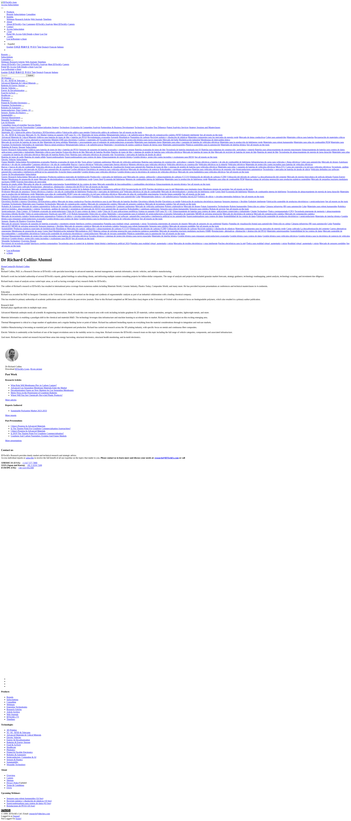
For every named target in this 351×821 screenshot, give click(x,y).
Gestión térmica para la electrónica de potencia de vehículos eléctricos (147, 172)
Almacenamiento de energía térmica (117, 157)
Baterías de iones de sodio (12, 157)
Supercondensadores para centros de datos (83, 157)
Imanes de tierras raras (152, 145)
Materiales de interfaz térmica (233, 145)
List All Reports (8, 122)
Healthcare (5, 95)
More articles (10, 400)
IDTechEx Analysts (44, 24)
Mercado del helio (170, 140)
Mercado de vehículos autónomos (126, 162)
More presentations (13, 440)
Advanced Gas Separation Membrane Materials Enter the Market (39, 388)
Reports (10, 14)
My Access (17, 34)
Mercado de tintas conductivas (252, 137)
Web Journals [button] (31, 62)
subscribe (30, 458)
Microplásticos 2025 (84, 231)
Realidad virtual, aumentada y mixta (303, 243)
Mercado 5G (31, 135)
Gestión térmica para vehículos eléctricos (99, 172)
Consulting (31, 14)
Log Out (43, 34)
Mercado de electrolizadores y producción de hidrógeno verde (66, 179)
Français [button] (47, 72)
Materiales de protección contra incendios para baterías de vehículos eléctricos (279, 164)
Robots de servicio (218, 209)
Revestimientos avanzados (98, 137)
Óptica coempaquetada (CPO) (78, 196)
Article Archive (13, 712)
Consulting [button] (6, 59)
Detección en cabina (256, 206)
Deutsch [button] (39, 72)
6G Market (42, 135)
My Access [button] (11, 67)
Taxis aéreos (86, 162)
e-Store (36, 34)
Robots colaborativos (174, 206)
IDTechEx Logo (22, 369)
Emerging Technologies (17, 707)
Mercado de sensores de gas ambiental (204, 224)
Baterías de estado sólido (35, 157)
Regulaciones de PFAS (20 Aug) (21, 806)
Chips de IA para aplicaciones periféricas (120, 211)
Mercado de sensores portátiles (182, 226)
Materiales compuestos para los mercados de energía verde (213, 137)
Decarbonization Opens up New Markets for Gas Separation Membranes (42, 390)
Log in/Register (13, 39)
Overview (11, 775)
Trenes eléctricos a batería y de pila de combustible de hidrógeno (223, 162)
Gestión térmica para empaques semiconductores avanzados (203, 236)
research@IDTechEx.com (167, 458)
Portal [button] (3, 67)
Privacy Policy (13, 783)
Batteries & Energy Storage (13, 85)
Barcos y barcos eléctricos (82, 164)
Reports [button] (4, 54)
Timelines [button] (42, 62)
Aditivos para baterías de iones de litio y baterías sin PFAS (61, 137)
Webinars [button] (5, 62)
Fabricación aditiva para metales (76, 132)
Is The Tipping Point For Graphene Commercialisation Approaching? (41, 428)
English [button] (4, 72)
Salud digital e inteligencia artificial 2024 (107, 189)
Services (5, 127)
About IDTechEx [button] (8, 64)
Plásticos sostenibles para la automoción (203, 145)
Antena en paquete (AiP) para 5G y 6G (64, 135)
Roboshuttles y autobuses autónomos (176, 169)
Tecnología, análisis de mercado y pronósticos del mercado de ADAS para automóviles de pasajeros (84, 209)
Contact (9, 266)
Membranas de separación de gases (23, 179)
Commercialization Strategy (47, 127)
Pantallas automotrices (55, 196)
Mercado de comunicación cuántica (160, 135)
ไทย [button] (34, 72)
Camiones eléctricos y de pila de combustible (51, 164)
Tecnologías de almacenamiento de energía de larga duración (305, 152)
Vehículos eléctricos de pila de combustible (54, 167)
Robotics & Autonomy (11, 108)
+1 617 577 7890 (29, 463)
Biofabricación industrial (189, 140)
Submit (30, 75)
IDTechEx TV (13, 717)
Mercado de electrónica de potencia (144, 169)
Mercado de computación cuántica (102, 204)
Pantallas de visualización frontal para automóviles (124, 167)
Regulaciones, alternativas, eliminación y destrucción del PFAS (57, 187)
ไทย (39, 47)
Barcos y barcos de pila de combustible (18, 167)
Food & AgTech (8, 93)
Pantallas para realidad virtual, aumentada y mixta (125, 224)
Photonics (5, 100)
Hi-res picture (36, 369)
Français (53, 47)
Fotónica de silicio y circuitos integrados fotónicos (219, 196)
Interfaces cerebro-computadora (89, 224)
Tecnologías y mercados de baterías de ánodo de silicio (137, 154)
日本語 (17, 47)
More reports (10, 415)
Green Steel (98, 179)
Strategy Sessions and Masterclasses (204, 127)
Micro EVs (280, 167)
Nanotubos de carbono (140, 137)
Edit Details (27, 34)
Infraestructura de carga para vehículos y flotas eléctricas (275, 162)
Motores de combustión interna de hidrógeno (145, 179)
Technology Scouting (144, 127)
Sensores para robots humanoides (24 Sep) (25, 798)
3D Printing (6, 78)
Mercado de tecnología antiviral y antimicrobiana (32, 189)
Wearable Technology (10, 120)
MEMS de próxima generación (208, 214)
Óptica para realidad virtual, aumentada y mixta (266, 243)
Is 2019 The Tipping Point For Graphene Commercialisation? (37, 433)
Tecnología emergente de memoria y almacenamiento (318, 211)
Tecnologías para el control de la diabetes (72, 189)
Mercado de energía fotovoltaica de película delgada (309, 177)
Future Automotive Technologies (87, 167)
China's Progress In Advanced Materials (28, 426)
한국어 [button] (28, 72)
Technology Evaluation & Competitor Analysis (80, 127)
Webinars (11, 19)
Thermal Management (10, 117)
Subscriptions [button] (7, 57)
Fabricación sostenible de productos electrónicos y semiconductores (295, 201)
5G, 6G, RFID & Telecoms (13, 80)
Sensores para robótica (199, 209)
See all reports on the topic (130, 132)
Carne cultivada (23, 187)
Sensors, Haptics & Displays (13, 112)
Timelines (47, 19)
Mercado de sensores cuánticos (131, 204)
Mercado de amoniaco (37, 177)
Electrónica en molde (171, 201)
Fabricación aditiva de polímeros (104, 132)
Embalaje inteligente (190, 135)
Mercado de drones (330, 162)
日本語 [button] (11, 72)
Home (3, 266)
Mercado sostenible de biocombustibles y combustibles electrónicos (126, 184)
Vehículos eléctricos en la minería (213, 164)
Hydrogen (5, 98)
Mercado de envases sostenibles (113, 233)
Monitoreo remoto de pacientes (216, 189)
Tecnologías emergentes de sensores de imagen (167, 224)
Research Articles (22, 19)
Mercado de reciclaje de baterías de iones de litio (22, 142)
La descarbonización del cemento (272, 177)
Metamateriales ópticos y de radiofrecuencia (125, 135)
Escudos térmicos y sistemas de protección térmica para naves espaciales (131, 140)
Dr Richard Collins (21, 266)
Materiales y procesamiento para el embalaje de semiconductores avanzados (101, 142)
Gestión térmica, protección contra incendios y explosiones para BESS (163, 157)
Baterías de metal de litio (267, 152)
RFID (178, 135)
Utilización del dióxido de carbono (242, 177)
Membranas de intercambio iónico (215, 140)
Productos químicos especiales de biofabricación (69, 177)
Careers (71, 24)
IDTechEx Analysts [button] (38, 64)
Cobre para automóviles (276, 137)
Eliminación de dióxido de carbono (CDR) (208, 177)
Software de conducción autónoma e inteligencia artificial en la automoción (83, 206)
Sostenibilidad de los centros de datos (81, 184)
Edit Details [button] (22, 67)
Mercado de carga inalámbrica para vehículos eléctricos (202, 172)
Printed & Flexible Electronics (14, 103)
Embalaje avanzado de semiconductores (28, 196)
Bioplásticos (124, 137)
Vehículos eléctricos (236, 164)
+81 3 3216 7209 (34, 465)
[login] (18, 818)
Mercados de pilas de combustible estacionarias (43, 184)
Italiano (60, 47)
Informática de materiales (33, 145)
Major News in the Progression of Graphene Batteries (34, 393)
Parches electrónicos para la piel (161, 189)
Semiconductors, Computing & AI (21, 757)
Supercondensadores (55, 157)
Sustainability (7, 115)
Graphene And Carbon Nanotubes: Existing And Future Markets (38, 436)
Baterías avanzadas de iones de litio (150, 149)
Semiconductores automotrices (249, 169)
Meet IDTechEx (60, 24)
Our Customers (28, 24)
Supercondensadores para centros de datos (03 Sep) (29, 803)
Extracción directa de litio (13, 140)
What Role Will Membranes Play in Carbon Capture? (34, 385)
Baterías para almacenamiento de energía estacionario (278, 149)
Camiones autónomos (102, 162)
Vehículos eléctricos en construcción (182, 164)
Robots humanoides (238, 206)
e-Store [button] (31, 67)
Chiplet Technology (259, 211)
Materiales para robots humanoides (278, 142)
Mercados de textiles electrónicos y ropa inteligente (196, 243)
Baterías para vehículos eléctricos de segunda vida (92, 154)
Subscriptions (20, 14)
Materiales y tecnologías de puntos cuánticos (123, 145)
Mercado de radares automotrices (36, 206)
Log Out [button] (38, 67)
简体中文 (25, 47)
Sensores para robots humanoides (174, 209)
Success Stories (34, 125)
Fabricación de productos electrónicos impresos (201, 201)
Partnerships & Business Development (117, 127)
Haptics (225, 224)
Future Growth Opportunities (22, 127)
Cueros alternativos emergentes (37, 140)
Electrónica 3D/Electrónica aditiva (47, 132)
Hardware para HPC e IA (60, 214)
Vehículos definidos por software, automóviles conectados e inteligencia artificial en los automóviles (143, 216)
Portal (9, 34)
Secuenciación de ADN (136, 189)
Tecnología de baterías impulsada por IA (183, 149)
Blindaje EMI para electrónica (64, 140)
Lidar (138, 196)
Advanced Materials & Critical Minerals (18, 83)
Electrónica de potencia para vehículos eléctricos (107, 169)
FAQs (9, 788)
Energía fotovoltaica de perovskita (31, 182)
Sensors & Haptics (15, 759)
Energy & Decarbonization (12, 90)
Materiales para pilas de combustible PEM (312, 142)
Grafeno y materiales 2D (88, 140)
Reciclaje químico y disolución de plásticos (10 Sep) (29, 801)
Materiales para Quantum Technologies (39, 204)
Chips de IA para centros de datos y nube (84, 211)
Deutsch (45, 47)
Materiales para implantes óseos (148, 142)
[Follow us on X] (178, 577)
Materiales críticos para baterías (300, 137)
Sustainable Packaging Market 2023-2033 (29, 411)
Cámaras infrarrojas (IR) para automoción (284, 206)
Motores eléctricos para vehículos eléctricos (147, 164)
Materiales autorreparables (174, 145)
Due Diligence (160, 127)
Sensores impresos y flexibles (235, 201)
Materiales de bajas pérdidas (94, 135)
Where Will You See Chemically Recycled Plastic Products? (37, 395)
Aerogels (114, 137)
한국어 (33, 47)
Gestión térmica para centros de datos (62, 219)
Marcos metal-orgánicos (54, 145)
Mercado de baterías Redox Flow (55, 154)
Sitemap (10, 780)
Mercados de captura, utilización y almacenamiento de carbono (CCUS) (158, 177)
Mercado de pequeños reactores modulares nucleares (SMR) (185, 231)
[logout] (16, 816)
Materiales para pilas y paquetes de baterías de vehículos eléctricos (190, 142)
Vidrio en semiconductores (36, 214)
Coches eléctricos (78, 169)
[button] (10, 12)
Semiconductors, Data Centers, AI (16, 110)
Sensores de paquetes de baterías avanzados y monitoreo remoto (106, 149)
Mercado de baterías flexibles (98, 152)
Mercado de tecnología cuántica (159, 204)
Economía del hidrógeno (114, 179)
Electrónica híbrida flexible (150, 201)
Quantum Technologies (11, 105)
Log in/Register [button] (8, 69)
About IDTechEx (14, 24)
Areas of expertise (19, 125)
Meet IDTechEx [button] (55, 64)
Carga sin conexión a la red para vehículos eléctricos (308, 167)
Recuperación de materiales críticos (329, 137)
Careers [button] (66, 64)
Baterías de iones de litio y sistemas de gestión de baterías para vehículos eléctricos (146, 152)
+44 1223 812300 (26, 468)
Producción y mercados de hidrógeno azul (108, 177)
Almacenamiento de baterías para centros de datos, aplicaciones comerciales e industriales (211, 211)
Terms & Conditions (15, 785)
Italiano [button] (55, 72)
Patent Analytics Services (178, 127)
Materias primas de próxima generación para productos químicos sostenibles (278, 179)
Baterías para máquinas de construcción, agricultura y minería (227, 149)
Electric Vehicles (8, 88)
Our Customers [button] (23, 64)
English (10, 47)
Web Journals (37, 19)
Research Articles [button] (17, 62)
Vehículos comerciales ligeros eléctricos (111, 164)
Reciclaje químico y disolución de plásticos (168, 137)
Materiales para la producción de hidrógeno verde (241, 142)
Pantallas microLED (188, 196)
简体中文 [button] (19, 72)
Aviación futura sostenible (69, 172)
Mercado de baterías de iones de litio (198, 152)
